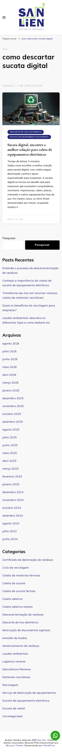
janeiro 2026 (10, 390)
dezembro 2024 (13, 492)
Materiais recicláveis (16, 677)
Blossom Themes (14, 745)
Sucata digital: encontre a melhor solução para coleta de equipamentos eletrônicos (29, 149)
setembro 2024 (12, 515)
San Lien (41, 740)
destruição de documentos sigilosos (26, 630)
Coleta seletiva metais (17, 606)
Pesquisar (9, 238)
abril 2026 (9, 375)
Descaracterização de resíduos (23, 614)
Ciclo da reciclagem (15, 567)
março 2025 (10, 468)
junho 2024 (10, 539)
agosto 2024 (10, 523)
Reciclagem (10, 685)
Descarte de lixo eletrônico (25, 132)
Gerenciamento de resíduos (20, 646)
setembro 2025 (12, 421)
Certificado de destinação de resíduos (27, 560)
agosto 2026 (10, 343)
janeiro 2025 (10, 484)
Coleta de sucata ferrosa (18, 591)
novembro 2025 (13, 406)
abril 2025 (9, 461)
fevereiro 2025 (12, 476)
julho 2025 (9, 437)
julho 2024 (9, 531)
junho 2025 (10, 445)
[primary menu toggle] (4, 17)
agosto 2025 (10, 429)
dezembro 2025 (13, 398)
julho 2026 (9, 351)
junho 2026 (10, 359)
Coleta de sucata (13, 583)
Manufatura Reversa (16, 669)
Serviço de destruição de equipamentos (29, 693)
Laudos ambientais (15, 653)
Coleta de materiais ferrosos (21, 575)
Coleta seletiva (12, 599)
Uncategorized (12, 716)
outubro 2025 (11, 414)
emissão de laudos (14, 638)
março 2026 (10, 382)
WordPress (49, 745)
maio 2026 (9, 367)
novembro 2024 (13, 500)
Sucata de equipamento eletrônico (29, 137)
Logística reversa (13, 661)
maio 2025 (9, 453)
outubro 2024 (11, 508)
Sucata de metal (13, 708)
